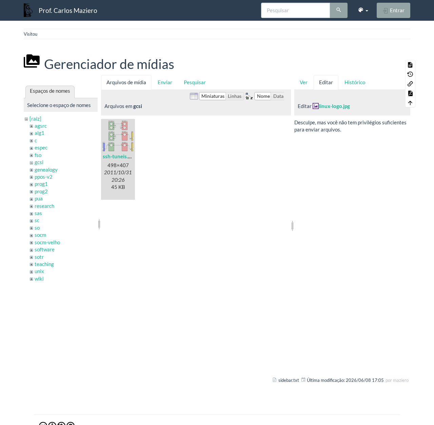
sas (38, 213)
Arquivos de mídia (126, 82)
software (45, 249)
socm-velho (47, 242)
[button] (363, 10)
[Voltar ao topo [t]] (410, 102)
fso (38, 155)
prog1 (41, 184)
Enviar (165, 82)
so (37, 228)
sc (37, 220)
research (44, 206)
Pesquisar (195, 82)
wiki (39, 279)
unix (39, 271)
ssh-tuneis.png (119, 156)
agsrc (41, 126)
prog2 (41, 191)
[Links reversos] (410, 83)
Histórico (354, 82)
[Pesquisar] (339, 10)
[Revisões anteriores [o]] (410, 74)
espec (41, 147)
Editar (326, 82)
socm (40, 235)
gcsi (39, 162)
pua (39, 198)
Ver (304, 82)
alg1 (39, 133)
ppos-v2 (44, 177)
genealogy (46, 169)
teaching (44, 264)
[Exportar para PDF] (410, 93)
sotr (39, 257)
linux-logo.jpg (334, 106)
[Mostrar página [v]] (410, 64)
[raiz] (35, 119)
